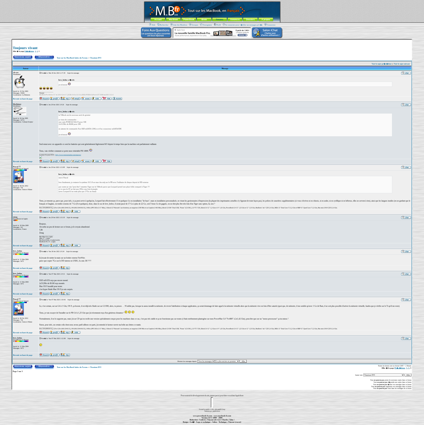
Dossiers (250, 19)
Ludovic (202, 420)
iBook (204, 19)
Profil (218, 25)
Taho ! (232, 420)
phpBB (207, 409)
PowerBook (188, 19)
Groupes (195, 25)
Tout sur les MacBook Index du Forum (72, 58)
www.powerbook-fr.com (202, 416)
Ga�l (192, 422)
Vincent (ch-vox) (214, 420)
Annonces (235, 19)
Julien (214, 422)
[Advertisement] (212, 41)
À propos (266, 19)
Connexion (271, 25)
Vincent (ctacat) (234, 422)
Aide (153, 25)
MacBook (173, 19)
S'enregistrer (207, 25)
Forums (219, 19)
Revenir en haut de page (22, 99)
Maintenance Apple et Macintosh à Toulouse (217, 423)
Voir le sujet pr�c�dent (382, 64)
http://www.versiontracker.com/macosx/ (68, 155)
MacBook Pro (200, 423)
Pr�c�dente (29, 51)
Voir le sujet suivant (402, 64)
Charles (225, 420)
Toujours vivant (25, 48)
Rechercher (164, 25)
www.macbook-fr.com (222, 416)
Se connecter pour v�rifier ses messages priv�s (244, 25)
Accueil (157, 19)
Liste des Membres (180, 25)
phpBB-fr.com (216, 411)
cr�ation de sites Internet (233, 423)
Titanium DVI (95, 58)
